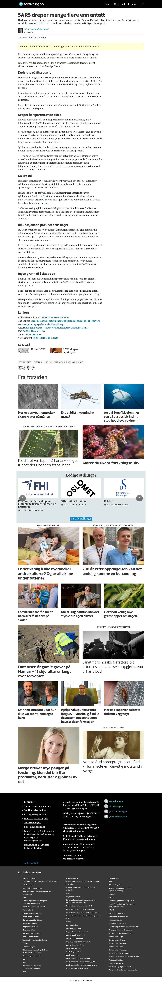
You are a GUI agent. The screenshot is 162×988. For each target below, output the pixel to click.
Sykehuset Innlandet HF (118, 923)
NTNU (68, 893)
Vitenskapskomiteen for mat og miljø (123, 970)
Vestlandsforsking (116, 960)
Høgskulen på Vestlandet (32, 933)
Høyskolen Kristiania (31, 937)
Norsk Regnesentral (73, 952)
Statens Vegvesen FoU (117, 913)
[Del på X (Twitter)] (24, 367)
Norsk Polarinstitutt (73, 948)
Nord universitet (72, 925)
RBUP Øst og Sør (115, 885)
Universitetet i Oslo (116, 947)
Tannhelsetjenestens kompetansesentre (124, 927)
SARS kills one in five (34, 331)
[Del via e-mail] (33, 367)
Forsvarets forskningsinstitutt (34, 907)
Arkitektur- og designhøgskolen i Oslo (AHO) (40, 881)
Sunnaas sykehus (115, 920)
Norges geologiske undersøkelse (78, 942)
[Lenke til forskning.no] (58, 3)
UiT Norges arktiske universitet (120, 933)
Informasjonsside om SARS (55, 317)
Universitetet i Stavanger (118, 950)
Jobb (134, 4)
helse (48, 362)
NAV (24, 959)
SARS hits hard (34, 334)
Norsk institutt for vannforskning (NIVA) (81, 965)
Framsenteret (28, 910)
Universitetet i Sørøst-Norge (119, 953)
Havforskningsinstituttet (32, 920)
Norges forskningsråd (74, 938)
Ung (116, 4)
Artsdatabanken (29, 885)
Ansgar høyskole (29, 878)
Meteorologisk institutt (31, 956)
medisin (38, 362)
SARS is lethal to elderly (45, 338)
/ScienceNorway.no (118, 816)
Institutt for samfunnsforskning (35, 940)
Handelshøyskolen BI (31, 917)
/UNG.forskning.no (118, 811)
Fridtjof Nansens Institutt (32, 913)
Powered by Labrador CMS (81, 980)
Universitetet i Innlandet (118, 943)
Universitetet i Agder (116, 937)
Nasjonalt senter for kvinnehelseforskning (82, 912)
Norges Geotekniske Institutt (77, 932)
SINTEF (111, 897)
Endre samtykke (32, 863)
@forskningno (116, 801)
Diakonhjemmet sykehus (32, 888)
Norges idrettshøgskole (75, 945)
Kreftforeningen (29, 947)
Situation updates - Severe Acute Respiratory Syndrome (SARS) (56, 327)
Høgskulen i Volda (29, 930)
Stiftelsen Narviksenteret (118, 917)
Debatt (108, 4)
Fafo (24, 897)
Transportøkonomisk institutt (120, 930)
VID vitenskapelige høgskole (120, 967)
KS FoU (25, 943)
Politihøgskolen (115, 878)
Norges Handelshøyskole (75, 935)
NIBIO (25, 962)
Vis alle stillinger (81, 518)
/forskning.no (116, 806)
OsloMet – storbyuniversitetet (77, 968)
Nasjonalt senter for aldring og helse (79, 906)
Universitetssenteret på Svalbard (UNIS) (124, 956)
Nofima (68, 922)
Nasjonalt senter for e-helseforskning (80, 909)
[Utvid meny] (143, 4)
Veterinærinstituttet (116, 963)
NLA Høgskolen (72, 878)
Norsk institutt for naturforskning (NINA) (81, 962)
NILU (24, 972)
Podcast (125, 4)
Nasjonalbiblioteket (73, 897)
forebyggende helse (64, 362)
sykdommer (25, 362)
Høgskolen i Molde (30, 923)
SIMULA (112, 894)
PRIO (111, 881)
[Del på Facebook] (20, 367)
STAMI (111, 910)
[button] (22, 498)
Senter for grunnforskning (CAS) (121, 901)
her (46, 203)
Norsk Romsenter (72, 955)
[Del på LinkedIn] (28, 367)
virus (80, 362)
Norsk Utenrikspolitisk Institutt (78, 958)
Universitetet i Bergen (117, 940)
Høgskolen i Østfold (30, 927)
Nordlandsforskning (73, 928)
